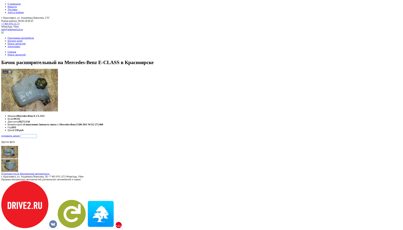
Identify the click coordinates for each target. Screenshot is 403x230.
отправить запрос (10, 135)
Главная (12, 52)
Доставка (12, 9)
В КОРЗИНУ (29, 136)
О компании (14, 4)
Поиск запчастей (17, 54)
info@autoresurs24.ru (12, 29)
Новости (12, 6)
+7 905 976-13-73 (10, 23)
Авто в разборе (16, 12)
